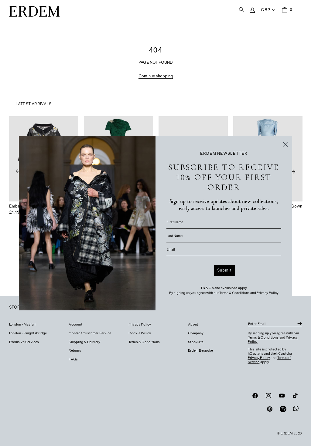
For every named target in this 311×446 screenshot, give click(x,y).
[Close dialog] (285, 144)
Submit (224, 270)
